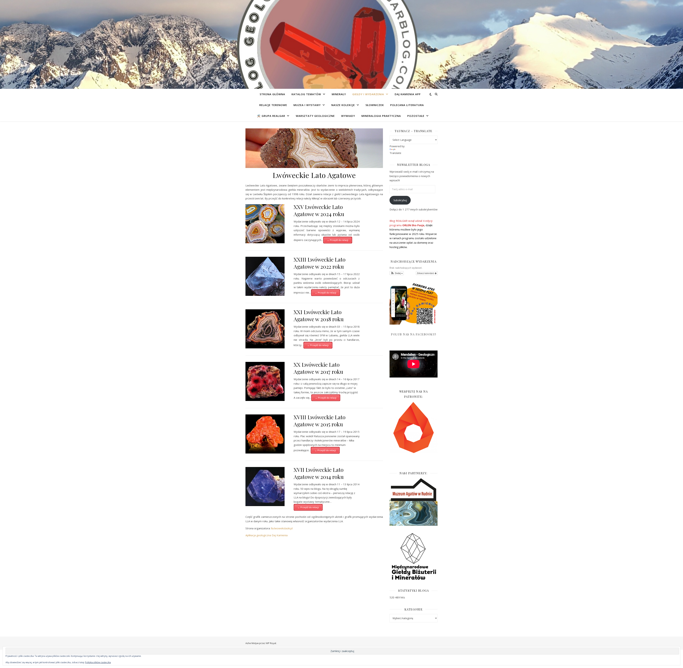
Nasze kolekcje (343, 105)
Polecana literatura (407, 105)
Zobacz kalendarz (426, 273)
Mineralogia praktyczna (381, 116)
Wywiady (348, 116)
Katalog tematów (306, 94)
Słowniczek (375, 105)
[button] (397, 273)
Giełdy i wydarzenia (368, 94)
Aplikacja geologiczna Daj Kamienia (266, 535)
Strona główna (272, 94)
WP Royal (271, 643)
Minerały (339, 94)
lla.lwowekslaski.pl (282, 528)
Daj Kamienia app (408, 94)
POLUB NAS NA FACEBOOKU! (413, 334)
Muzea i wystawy (307, 105)
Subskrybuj (400, 200)
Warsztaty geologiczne (315, 116)
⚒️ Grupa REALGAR (271, 116)
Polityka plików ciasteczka (98, 662)
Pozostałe (415, 116)
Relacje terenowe (273, 105)
